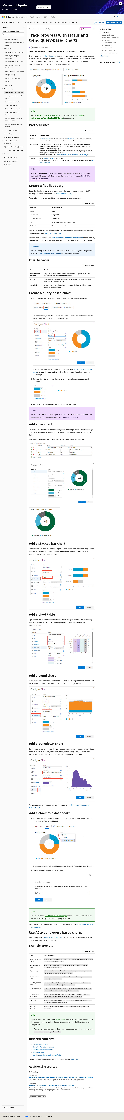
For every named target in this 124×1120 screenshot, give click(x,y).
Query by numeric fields (53, 233)
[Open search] (114, 17)
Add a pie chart (106, 40)
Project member (45, 139)
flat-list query (50, 56)
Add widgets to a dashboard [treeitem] (14, 71)
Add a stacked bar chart (108, 43)
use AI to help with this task (47, 115)
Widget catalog (38, 1052)
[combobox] (13, 31)
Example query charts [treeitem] (12, 102)
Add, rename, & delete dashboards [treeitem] (12, 66)
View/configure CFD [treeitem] (11, 105)
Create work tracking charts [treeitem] (14, 92)
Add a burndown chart (108, 50)
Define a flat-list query (64, 194)
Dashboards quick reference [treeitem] (14, 52)
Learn (31, 29)
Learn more (74, 1059)
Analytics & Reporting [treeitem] (11, 39)
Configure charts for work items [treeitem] (13, 97)
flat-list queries (49, 158)
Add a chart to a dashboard (109, 53)
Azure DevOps (46, 29)
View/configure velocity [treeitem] (12, 109)
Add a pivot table (106, 45)
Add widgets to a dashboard (43, 1050)
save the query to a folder (67, 238)
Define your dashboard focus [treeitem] (14, 61)
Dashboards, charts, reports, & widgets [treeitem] (14, 44)
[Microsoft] (3, 17)
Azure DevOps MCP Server (53, 938)
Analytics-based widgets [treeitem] (13, 78)
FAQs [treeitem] (7, 82)
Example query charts (41, 1044)
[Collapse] (24, 27)
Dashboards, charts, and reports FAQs (47, 1055)
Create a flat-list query (108, 35)
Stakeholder (71, 139)
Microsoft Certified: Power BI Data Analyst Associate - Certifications (51, 1085)
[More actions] (93, 29)
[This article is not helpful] (119, 62)
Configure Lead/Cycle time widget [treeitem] (13, 125)
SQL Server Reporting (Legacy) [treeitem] (13, 147)
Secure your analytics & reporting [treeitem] (13, 57)
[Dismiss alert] (120, 3)
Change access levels (70, 417)
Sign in (119, 17)
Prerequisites (105, 32)
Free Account (99, 22)
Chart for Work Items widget (50, 253)
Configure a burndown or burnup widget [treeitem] (13, 120)
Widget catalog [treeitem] (10, 75)
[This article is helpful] (117, 62)
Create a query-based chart (109, 38)
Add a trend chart (106, 48)
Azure (37, 29)
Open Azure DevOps (114, 22)
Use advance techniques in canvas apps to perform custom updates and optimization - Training (61, 1077)
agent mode (60, 1019)
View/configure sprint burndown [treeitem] (12, 114)
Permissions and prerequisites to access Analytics (73, 155)
